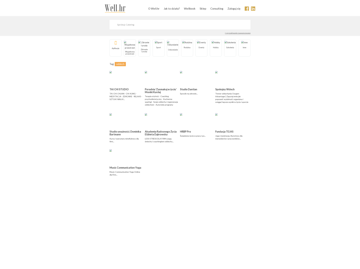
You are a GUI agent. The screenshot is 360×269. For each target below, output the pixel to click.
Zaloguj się (234, 8)
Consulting (216, 8)
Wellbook (189, 8)
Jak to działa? (172, 8)
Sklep (203, 8)
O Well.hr (153, 8)
